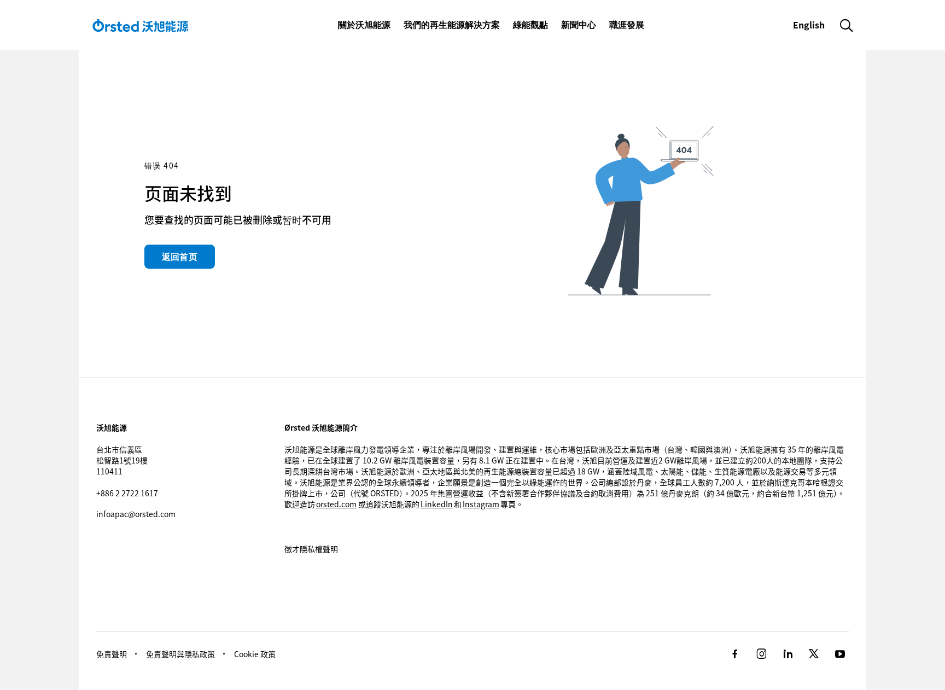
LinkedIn (437, 503)
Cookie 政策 (255, 653)
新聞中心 (578, 24)
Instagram (481, 503)
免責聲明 (111, 653)
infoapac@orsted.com (136, 513)
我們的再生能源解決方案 (452, 24)
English (810, 24)
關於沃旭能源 (364, 24)
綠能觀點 (530, 24)
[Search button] (846, 25)
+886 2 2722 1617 (127, 493)
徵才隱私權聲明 (311, 548)
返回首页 (179, 256)
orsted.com (336, 503)
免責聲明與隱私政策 (180, 653)
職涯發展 (626, 24)
